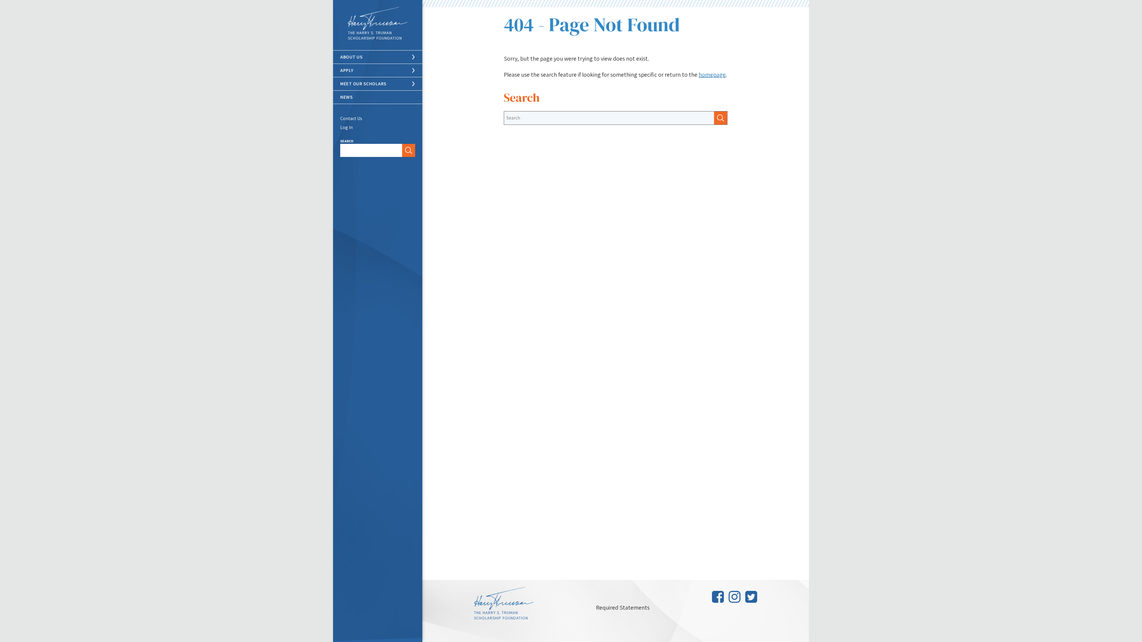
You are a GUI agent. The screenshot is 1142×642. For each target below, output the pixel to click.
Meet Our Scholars (363, 84)
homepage (712, 74)
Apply (347, 70)
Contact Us (351, 118)
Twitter (751, 597)
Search (346, 141)
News (346, 97)
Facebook (718, 597)
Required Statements (623, 607)
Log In (346, 127)
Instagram (735, 597)
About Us (351, 57)
